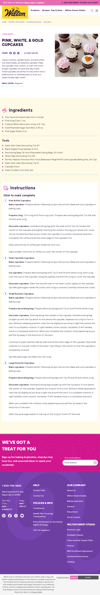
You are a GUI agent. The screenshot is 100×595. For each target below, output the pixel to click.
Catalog (71, 562)
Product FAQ (39, 490)
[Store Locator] (96, 10)
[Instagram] (16, 516)
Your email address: (72, 458)
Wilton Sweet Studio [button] (75, 10)
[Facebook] (10, 53)
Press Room (72, 512)
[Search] (91, 10)
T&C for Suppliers (41, 530)
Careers (71, 506)
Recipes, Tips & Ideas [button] (52, 10)
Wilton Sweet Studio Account (81, 2)
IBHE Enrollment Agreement (80, 551)
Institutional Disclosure (77, 556)
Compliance (38, 508)
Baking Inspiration (75, 501)
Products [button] (35, 10)
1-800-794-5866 (11, 485)
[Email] (18, 53)
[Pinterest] (14, 53)
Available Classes (75, 535)
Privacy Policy (37, 592)
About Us (71, 490)
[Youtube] (22, 516)
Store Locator (73, 517)
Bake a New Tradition (34, 2)
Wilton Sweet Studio (76, 496)
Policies (70, 546)
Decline (88, 577)
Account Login (73, 529)
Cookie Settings (63, 577)
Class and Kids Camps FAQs (80, 540)
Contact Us (38, 496)
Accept (73, 577)
